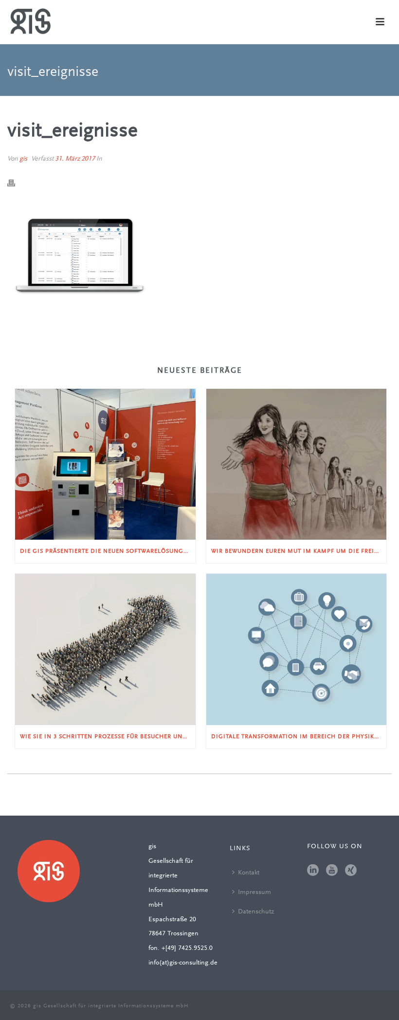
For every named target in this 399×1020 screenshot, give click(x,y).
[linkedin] (313, 871)
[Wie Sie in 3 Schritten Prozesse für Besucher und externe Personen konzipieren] (105, 649)
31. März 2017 (75, 159)
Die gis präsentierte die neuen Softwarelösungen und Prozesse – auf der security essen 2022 (108, 551)
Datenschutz (256, 912)
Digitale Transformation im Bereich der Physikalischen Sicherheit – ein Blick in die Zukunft (299, 737)
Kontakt (248, 873)
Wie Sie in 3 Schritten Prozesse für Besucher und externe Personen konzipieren (108, 737)
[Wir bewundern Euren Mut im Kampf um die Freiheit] (296, 464)
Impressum (254, 892)
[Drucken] (16, 183)
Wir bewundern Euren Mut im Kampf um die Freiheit (299, 551)
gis (23, 159)
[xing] (351, 871)
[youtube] (332, 871)
